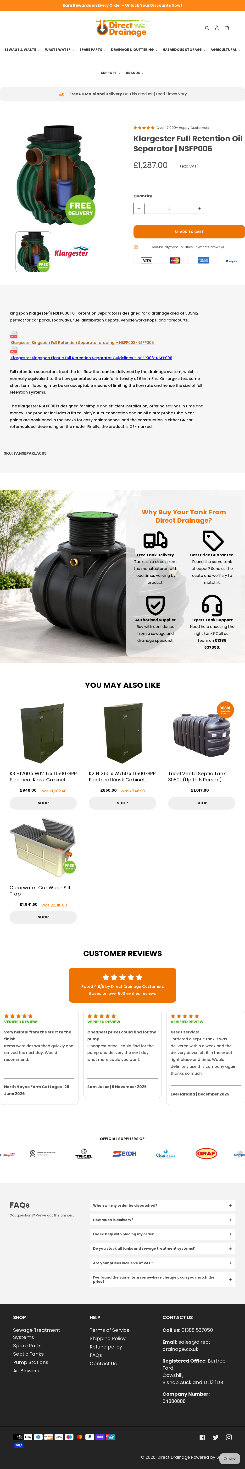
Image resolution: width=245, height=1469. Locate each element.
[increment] (199, 208)
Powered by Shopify (211, 1457)
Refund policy (106, 1346)
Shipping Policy (108, 1338)
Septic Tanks (28, 1354)
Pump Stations (30, 1362)
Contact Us (103, 1363)
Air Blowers (26, 1370)
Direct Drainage (173, 1457)
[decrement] (139, 208)
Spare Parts (27, 1345)
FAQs (96, 1355)
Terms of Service (110, 1330)
